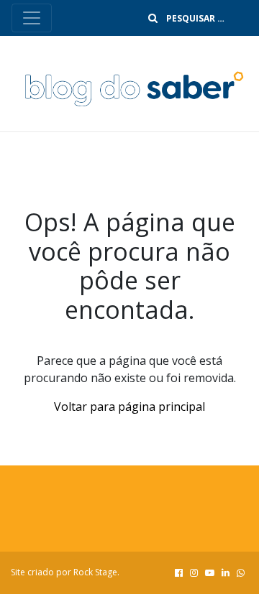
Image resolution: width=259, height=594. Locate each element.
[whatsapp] (240, 572)
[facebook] (178, 572)
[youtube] (209, 572)
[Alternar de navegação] (32, 18)
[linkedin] (225, 572)
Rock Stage (95, 572)
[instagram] (193, 572)
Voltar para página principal (129, 406)
